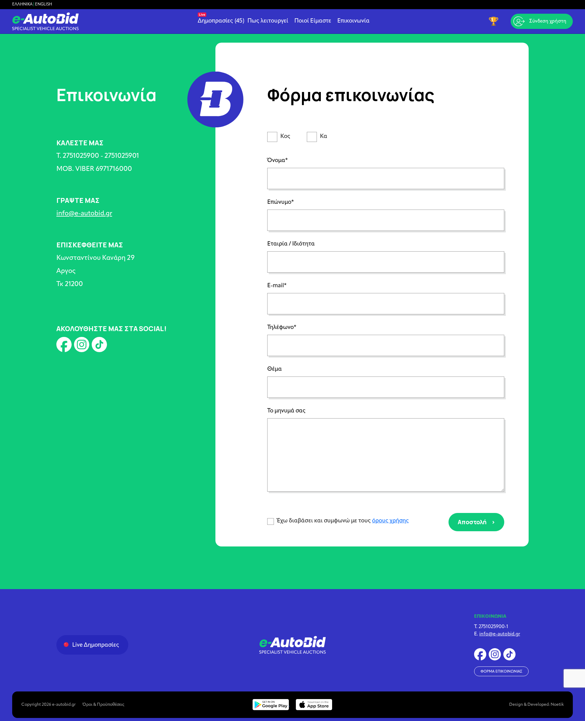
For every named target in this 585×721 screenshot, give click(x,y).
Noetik (557, 704)
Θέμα (274, 369)
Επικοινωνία (353, 21)
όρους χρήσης (390, 521)
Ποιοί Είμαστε (312, 21)
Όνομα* (277, 161)
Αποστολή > (476, 522)
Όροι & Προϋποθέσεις (103, 704)
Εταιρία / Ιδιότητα (291, 244)
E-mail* (277, 286)
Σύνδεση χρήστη (547, 21)
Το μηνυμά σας (286, 411)
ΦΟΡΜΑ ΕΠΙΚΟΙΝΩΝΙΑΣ (501, 671)
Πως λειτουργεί (267, 21)
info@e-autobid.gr (84, 213)
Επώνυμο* (280, 202)
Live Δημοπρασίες (95, 645)
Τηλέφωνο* (281, 327)
